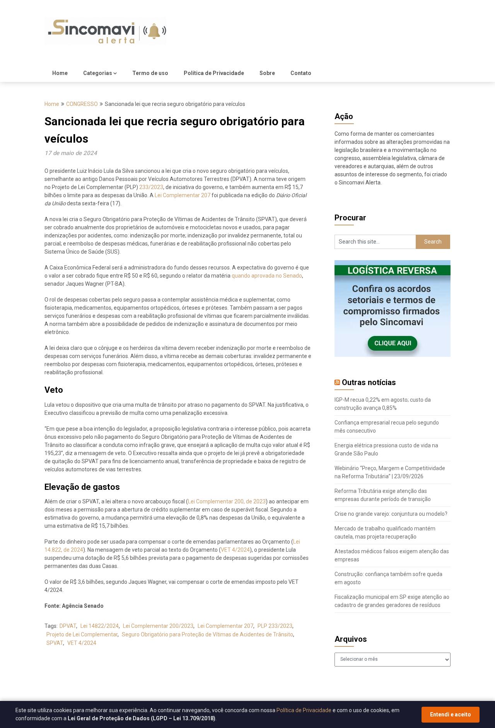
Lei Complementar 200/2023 (158, 626)
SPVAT (54, 643)
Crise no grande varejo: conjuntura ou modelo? (391, 514)
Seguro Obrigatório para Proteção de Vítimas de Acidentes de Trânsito (207, 634)
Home (60, 73)
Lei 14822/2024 (99, 626)
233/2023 (151, 187)
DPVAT (68, 626)
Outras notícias (369, 382)
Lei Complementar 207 (182, 195)
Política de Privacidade (214, 73)
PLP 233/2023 (275, 626)
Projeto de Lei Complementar (82, 634)
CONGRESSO (82, 104)
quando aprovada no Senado (267, 276)
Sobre (267, 73)
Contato (300, 73)
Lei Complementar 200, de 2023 (227, 501)
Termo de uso (150, 73)
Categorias (97, 73)
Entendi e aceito (450, 714)
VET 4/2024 (235, 550)
